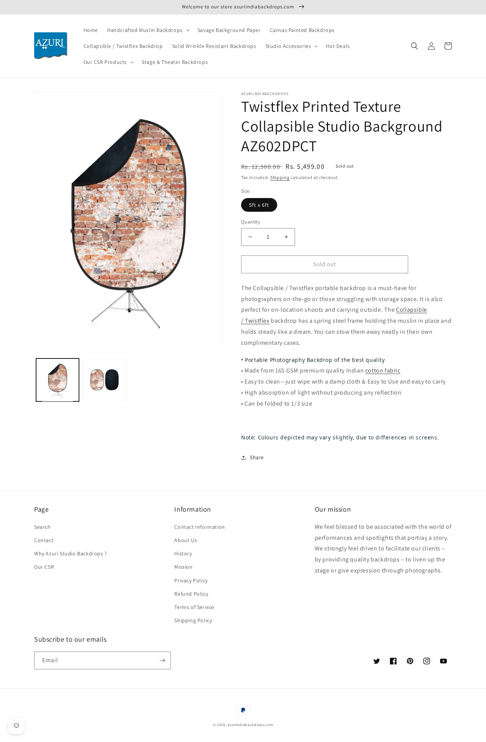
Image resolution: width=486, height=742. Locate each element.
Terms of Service (194, 607)
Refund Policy (191, 593)
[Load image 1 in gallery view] (57, 380)
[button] (148, 30)
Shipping (280, 177)
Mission (183, 566)
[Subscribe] (162, 660)
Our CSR (44, 566)
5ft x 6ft (259, 204)
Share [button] (257, 457)
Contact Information (199, 526)
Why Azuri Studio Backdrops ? (70, 553)
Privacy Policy (190, 580)
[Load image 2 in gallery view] (104, 380)
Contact (44, 540)
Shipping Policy (193, 620)
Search (42, 526)
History (183, 553)
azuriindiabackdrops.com (250, 724)
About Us (185, 540)
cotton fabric (383, 370)
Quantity (250, 222)
